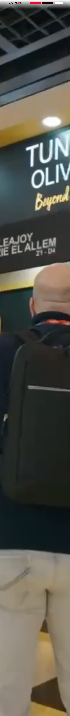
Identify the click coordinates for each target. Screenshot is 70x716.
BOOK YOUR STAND (35, 3)
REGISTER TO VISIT (48, 3)
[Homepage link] (15, 3)
